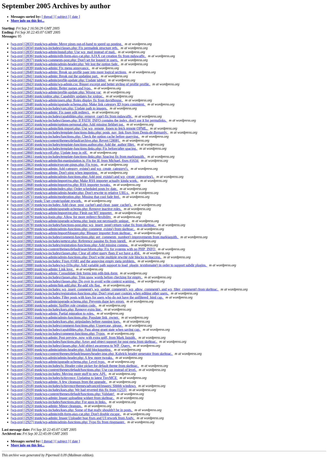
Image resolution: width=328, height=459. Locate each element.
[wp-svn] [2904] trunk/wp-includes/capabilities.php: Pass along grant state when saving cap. (76, 329)
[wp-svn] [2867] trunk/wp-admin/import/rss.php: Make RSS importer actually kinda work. (75, 181)
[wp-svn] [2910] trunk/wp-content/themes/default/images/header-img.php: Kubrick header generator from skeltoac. (92, 354)
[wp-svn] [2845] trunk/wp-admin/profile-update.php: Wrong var (56, 92)
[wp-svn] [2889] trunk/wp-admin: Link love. (42, 269)
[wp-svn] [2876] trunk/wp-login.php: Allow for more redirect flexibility (61, 217)
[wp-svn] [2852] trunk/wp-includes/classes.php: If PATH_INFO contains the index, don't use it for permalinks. (89, 120)
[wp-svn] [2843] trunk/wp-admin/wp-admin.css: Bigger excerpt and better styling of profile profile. (81, 84)
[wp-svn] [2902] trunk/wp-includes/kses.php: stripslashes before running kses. (66, 321)
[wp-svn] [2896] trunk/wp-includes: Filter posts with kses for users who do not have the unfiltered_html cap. (87, 297)
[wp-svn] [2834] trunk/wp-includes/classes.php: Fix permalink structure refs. (65, 48)
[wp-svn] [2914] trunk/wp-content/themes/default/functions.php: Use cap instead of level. (74, 370)
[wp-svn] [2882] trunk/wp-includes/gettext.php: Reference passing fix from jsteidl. (69, 241)
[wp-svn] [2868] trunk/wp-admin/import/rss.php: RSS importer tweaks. (61, 185)
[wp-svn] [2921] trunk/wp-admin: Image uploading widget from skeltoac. (63, 398)
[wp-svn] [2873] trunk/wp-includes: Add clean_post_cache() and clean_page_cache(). (71, 205)
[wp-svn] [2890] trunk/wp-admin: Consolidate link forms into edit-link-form (64, 273)
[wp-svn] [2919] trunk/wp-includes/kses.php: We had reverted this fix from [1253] (69, 390)
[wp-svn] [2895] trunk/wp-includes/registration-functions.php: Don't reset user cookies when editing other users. (90, 293)
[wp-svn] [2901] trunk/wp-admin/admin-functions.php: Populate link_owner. (65, 317)
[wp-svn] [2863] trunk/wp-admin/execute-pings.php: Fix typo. (55, 164)
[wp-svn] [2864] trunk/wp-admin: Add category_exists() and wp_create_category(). (70, 169)
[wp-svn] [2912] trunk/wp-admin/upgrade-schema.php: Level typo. (58, 362)
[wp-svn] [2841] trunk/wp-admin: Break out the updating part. (55, 76)
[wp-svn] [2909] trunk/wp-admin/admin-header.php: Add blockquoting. (61, 350)
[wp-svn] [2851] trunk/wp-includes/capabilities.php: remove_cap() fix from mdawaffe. (72, 116)
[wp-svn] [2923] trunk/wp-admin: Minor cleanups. (47, 406)
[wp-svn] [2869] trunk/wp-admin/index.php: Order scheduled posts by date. (64, 189)
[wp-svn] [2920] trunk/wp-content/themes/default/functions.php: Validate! (63, 394)
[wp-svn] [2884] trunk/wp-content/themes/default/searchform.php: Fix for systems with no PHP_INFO (83, 249)
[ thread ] (48, 17)
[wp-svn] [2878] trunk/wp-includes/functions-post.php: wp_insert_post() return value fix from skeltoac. (83, 225)
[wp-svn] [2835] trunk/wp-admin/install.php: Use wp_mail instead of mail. (63, 52)
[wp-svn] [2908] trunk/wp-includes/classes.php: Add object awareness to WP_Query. (71, 345)
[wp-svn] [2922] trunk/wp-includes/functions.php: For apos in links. (59, 402)
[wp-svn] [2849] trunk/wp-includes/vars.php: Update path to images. (59, 108)
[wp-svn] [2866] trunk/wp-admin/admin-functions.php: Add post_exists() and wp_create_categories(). (83, 177)
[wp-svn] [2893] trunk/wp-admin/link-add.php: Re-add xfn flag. (56, 285)
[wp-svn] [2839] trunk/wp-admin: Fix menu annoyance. (50, 68)
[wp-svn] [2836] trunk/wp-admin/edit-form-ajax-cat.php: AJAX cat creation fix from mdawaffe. (78, 56)
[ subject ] (62, 17)
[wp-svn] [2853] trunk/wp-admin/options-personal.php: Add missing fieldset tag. (68, 124)
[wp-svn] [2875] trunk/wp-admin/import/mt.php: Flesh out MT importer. (62, 213)
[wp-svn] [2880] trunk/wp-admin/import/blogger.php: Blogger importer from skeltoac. (71, 233)
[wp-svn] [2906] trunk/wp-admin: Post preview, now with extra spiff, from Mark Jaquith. (74, 337)
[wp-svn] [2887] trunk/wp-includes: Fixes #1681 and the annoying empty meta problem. (73, 261)
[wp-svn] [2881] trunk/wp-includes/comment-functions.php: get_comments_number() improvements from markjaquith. (95, 237)
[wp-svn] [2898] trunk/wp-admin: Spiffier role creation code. (54, 305)
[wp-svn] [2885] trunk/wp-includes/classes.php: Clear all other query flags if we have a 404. (76, 253)
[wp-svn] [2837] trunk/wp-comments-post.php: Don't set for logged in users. (65, 60)
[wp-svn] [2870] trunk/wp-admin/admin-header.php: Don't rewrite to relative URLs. (70, 193)
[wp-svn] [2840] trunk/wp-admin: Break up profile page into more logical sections (69, 72)
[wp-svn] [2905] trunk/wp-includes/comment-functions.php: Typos (58, 333)
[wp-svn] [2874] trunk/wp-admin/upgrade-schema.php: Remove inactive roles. (66, 209)
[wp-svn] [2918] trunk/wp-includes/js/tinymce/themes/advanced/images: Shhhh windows (74, 386)
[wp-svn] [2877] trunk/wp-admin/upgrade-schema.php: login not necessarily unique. (70, 221)
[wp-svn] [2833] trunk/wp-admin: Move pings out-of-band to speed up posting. (67, 44)
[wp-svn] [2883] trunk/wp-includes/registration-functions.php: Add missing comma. (70, 245)
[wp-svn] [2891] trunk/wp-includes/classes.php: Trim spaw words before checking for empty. (77, 277)
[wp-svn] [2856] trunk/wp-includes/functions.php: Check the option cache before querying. (75, 136)
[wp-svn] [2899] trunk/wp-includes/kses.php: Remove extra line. (56, 309)
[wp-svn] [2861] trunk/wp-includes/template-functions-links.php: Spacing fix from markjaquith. (78, 156)
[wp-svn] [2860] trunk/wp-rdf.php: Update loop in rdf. (49, 152)
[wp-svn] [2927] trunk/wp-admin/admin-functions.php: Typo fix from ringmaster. (68, 422)
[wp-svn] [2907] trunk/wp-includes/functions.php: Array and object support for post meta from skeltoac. (84, 341)
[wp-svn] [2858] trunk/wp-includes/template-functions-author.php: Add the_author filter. (73, 144)
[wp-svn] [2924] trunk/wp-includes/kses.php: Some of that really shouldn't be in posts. (72, 410)
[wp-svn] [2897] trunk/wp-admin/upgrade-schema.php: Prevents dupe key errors (68, 301)
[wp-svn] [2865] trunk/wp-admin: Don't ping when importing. (55, 173)
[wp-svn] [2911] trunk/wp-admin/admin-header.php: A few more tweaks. (62, 358)
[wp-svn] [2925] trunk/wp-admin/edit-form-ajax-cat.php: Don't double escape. (66, 414)
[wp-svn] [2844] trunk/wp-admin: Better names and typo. (51, 88)
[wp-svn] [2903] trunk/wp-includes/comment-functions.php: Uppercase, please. (67, 325)
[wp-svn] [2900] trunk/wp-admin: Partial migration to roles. (53, 313)
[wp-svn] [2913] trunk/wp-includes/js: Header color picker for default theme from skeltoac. (75, 366)
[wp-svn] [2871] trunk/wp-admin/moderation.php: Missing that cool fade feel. (66, 197)
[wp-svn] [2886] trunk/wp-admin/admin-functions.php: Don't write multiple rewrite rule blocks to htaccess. (86, 257)
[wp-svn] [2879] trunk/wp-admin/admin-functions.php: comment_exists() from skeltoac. (73, 229)
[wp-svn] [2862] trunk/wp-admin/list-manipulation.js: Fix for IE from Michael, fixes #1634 (75, 160)
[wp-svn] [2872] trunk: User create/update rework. (47, 201)
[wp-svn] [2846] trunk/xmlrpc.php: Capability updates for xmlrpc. (57, 96)
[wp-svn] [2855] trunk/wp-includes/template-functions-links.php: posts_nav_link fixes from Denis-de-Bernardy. (89, 132)
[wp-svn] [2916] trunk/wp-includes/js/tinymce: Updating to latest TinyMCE (64, 378)
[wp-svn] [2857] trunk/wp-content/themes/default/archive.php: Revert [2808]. (65, 140)
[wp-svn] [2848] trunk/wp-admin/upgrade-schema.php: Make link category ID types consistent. (78, 104)
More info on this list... (27, 21)
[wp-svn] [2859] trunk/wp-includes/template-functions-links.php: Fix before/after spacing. (74, 148)
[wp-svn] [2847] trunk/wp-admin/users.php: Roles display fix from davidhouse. (67, 100)
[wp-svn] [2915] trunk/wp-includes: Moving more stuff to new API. (59, 374)
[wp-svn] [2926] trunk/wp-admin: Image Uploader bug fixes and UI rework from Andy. (73, 418)
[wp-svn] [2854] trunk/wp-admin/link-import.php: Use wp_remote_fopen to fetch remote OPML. (79, 128)
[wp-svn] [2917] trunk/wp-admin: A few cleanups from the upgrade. (59, 382)
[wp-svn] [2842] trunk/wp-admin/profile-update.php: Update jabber (58, 80)
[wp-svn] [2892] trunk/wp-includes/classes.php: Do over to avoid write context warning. (73, 281)
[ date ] (75, 17)
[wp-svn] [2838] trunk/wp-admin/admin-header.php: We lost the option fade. (65, 64)
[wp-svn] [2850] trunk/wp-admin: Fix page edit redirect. (50, 112)
